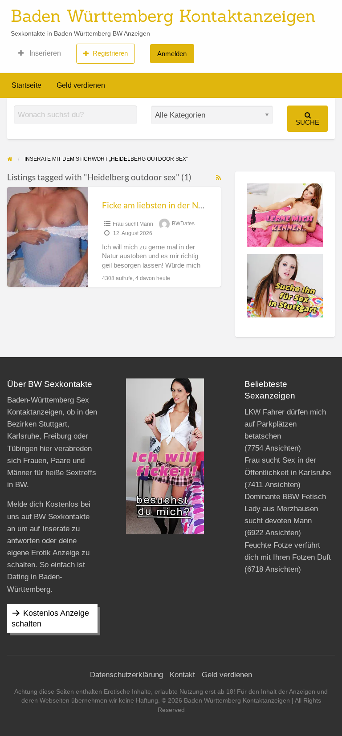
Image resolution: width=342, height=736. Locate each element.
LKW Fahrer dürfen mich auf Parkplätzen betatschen (285, 424)
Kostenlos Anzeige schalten (50, 618)
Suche (307, 122)
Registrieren (110, 53)
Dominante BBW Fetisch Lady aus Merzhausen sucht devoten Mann (285, 508)
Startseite (26, 85)
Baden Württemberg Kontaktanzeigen (163, 15)
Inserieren (44, 53)
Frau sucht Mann (133, 224)
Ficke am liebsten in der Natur (158, 205)
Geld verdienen (81, 85)
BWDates (183, 224)
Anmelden (172, 53)
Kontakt (182, 675)
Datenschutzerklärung (126, 675)
